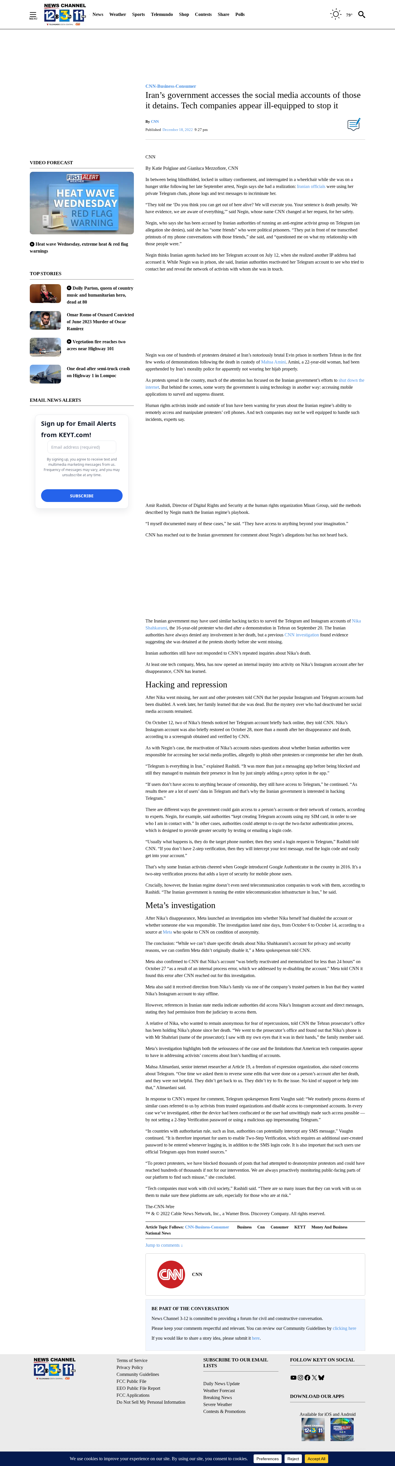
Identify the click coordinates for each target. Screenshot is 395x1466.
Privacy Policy (130, 1367)
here (256, 1338)
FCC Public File (131, 1381)
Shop (184, 14)
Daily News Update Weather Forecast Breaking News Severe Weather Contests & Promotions (224, 1397)
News (98, 14)
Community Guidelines (138, 1374)
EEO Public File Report (138, 1388)
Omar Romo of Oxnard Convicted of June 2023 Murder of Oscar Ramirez (100, 321)
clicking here (344, 1328)
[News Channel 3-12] (64, 14)
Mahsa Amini (273, 361)
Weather (117, 14)
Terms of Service (132, 1360)
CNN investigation (302, 634)
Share (223, 14)
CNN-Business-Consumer (207, 1227)
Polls (240, 14)
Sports (138, 14)
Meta (167, 932)
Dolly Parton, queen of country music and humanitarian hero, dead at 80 (100, 295)
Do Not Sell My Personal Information (151, 1402)
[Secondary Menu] (37, 14)
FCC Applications (133, 1395)
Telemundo (162, 14)
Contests (203, 14)
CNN (155, 121)
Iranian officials (311, 186)
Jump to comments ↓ (164, 1245)
